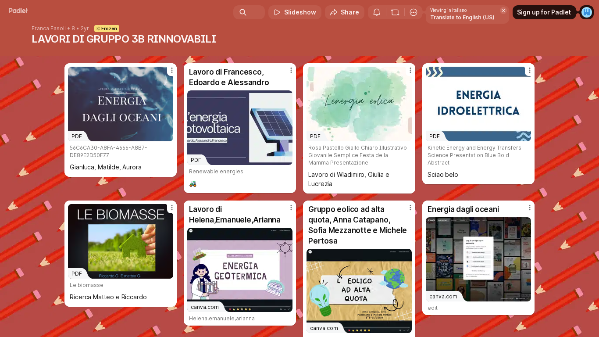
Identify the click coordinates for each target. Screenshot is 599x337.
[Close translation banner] (503, 10)
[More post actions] (172, 70)
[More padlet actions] (413, 12)
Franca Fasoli (49, 28)
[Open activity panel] (376, 12)
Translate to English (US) (462, 17)
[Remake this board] (395, 12)
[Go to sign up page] (587, 12)
